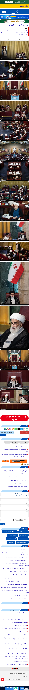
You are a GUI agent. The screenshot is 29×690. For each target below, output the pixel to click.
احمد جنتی (7, 442)
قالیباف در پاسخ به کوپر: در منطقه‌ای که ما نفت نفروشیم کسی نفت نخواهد (15, 591)
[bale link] (16, 417)
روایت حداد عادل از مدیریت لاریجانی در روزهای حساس (16, 581)
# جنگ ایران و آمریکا (23, 539)
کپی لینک (3, 435)
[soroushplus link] (13, 417)
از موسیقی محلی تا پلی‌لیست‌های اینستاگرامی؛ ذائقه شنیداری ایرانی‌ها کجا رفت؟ (16, 450)
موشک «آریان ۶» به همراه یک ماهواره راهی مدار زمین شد (16, 575)
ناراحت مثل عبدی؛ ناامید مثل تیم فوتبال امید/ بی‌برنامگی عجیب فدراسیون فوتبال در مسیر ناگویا (16, 564)
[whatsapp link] (22, 417)
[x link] (3, 417)
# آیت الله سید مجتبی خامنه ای (9, 531)
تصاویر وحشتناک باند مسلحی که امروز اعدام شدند (17, 616)
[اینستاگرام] (10, 429)
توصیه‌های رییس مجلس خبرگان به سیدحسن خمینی (17, 477)
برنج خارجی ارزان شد (23, 549)
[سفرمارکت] (14, 461)
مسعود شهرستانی (24, 442)
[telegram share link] (21, 429)
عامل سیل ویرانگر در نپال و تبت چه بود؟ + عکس (17, 653)
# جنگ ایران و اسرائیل (12, 535)
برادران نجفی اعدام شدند (22, 632)
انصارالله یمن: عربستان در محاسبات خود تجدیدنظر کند (16, 557)
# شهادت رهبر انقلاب (11, 539)
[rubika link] (25, 417)
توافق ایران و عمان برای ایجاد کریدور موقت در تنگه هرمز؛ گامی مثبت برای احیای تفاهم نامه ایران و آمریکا (15, 639)
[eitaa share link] (13, 429)
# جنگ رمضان (11, 542)
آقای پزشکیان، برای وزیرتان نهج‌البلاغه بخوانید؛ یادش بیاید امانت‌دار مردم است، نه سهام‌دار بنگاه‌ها (14, 644)
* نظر (27, 509)
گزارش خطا (26, 464)
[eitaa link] (7, 417)
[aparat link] (13, 420)
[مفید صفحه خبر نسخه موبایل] (14, 6)
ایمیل (27, 503)
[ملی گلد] (14, 2)
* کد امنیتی (26, 519)
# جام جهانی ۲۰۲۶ (23, 531)
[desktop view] (5, 12)
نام (27, 497)
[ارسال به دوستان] (24, 429)
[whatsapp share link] (16, 429)
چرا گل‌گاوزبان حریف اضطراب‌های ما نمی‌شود (18, 560)
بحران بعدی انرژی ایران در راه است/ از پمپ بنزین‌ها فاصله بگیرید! (14, 628)
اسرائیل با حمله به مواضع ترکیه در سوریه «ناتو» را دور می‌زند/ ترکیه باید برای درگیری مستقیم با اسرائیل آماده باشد (14, 657)
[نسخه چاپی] (27, 429)
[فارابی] (14, 21)
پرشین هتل (24, 606)
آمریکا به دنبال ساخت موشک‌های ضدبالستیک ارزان (17, 584)
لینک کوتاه (25, 432)
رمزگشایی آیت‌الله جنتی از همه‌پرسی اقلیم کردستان (17, 486)
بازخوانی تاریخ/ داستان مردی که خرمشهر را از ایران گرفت (16, 446)
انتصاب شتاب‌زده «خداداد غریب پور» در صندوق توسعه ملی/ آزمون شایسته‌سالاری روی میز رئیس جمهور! (15, 455)
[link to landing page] (14, 12)
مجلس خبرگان (15, 442)
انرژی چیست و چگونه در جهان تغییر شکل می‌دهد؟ (17, 595)
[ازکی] (14, 17)
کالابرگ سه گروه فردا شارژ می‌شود (20, 661)
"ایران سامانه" (11, 679)
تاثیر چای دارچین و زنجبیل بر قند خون (19, 625)
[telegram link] (19, 417)
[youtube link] (16, 420)
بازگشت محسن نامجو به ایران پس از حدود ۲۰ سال (17, 664)
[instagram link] (10, 417)
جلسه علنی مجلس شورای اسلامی (21, 483)
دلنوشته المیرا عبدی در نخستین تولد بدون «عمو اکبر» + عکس (15, 619)
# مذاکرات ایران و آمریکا (22, 542)
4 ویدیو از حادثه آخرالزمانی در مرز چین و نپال (18, 613)
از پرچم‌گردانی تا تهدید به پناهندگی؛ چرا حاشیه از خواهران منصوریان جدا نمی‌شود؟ (16, 649)
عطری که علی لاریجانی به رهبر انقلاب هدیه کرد (18, 571)
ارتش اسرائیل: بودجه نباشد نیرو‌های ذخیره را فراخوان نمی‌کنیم (15, 568)
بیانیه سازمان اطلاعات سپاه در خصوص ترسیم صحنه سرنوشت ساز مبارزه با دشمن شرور (15, 553)
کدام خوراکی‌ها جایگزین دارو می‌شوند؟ (19, 622)
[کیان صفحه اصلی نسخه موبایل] (14, 688)
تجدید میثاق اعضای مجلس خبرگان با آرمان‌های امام (17, 480)
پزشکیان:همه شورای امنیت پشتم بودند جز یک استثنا (16, 635)
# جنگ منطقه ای (23, 535)
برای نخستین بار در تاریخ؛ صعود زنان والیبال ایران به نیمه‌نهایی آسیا (14, 587)
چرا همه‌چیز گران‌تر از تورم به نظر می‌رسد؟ (19, 599)
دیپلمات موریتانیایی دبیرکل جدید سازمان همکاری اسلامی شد (15, 578)
